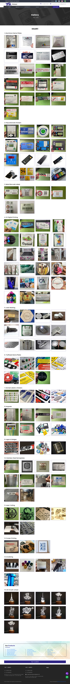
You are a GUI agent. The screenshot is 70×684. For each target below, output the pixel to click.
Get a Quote (55, 7)
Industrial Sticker (30, 653)
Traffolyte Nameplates (11, 652)
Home (34, 17)
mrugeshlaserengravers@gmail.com (59, 3)
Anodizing (49, 651)
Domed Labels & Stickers (31, 651)
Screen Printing (50, 650)
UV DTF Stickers (50, 655)
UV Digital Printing (30, 650)
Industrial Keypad (30, 655)
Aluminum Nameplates (11, 649)
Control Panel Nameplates (11, 655)
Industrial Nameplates (51, 652)
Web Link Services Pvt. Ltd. (61, 681)
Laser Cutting (49, 649)
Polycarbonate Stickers (11, 651)
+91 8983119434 (45, 3)
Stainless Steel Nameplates (12, 650)
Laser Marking (29, 649)
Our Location (35, 662)
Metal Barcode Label (10, 653)
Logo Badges (49, 653)
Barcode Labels (30, 652)
